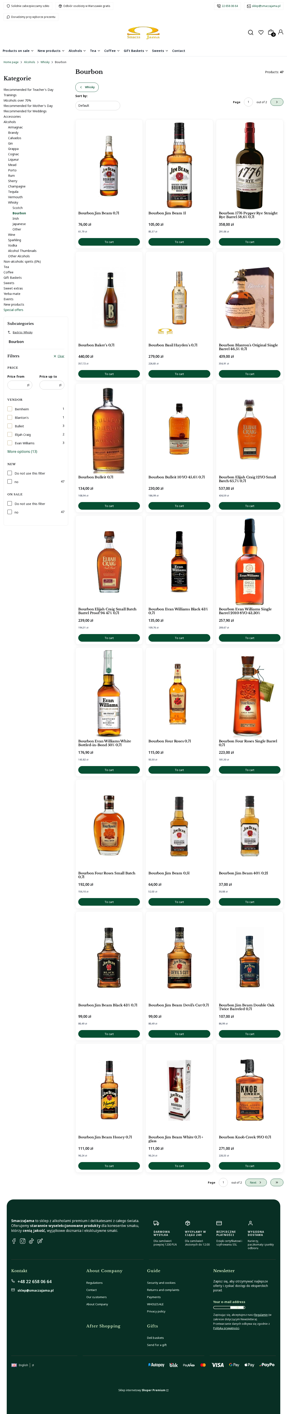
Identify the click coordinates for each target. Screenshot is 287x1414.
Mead (12, 165)
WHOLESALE (155, 1304)
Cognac (13, 154)
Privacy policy (156, 1311)
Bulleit (19, 426)
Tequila (13, 192)
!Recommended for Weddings (25, 111)
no (16, 482)
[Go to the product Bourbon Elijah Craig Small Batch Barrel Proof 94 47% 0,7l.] (109, 561)
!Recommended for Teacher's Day (28, 89)
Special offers (13, 310)
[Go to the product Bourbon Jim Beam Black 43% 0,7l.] (109, 957)
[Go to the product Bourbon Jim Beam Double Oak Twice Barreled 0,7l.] (249, 957)
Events (8, 299)
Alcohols (29, 62)
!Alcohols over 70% (17, 100)
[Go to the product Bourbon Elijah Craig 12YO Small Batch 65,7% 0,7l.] (249, 429)
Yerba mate (12, 294)
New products (14, 304)
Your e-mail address (229, 1302)
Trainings (10, 95)
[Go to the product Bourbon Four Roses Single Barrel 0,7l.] (249, 693)
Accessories (12, 116)
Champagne (17, 186)
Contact (91, 1290)
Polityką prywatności (226, 1328)
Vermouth (15, 197)
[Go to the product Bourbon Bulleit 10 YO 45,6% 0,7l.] (179, 429)
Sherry (12, 181)
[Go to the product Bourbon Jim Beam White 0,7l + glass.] (179, 1089)
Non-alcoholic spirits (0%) (22, 261)
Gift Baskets (13, 277)
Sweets (9, 283)
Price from (15, 376)
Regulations (94, 1283)
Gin (10, 143)
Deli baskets (155, 1338)
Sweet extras (13, 288)
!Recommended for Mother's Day (28, 106)
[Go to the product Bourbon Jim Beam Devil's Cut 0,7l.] (179, 957)
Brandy (13, 132)
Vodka (12, 245)
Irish (16, 218)
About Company (97, 1304)
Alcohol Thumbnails (22, 251)
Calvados (14, 138)
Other (17, 229)
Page (236, 102)
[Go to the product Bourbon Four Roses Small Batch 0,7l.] (109, 825)
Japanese (19, 224)
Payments (154, 1297)
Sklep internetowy (141, 1390)
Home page (11, 62)
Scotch (18, 208)
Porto (12, 170)
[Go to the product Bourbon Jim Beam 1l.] (179, 165)
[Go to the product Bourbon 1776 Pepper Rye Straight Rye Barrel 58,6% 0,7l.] (249, 165)
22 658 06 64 (230, 6)
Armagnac (15, 127)
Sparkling (14, 240)
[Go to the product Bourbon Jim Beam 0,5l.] (179, 825)
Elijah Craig (23, 434)
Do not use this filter (30, 473)
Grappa (13, 149)
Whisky (45, 62)
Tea (6, 267)
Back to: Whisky (23, 332)
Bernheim (22, 409)
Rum (11, 175)
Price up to (48, 376)
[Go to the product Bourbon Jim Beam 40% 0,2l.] (249, 825)
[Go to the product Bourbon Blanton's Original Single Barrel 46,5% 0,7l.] (249, 297)
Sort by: (81, 96)
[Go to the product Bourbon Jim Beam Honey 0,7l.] (109, 1089)
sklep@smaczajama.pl (266, 6)
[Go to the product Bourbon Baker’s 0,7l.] (109, 297)
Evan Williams (25, 443)
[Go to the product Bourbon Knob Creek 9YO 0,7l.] (249, 1089)
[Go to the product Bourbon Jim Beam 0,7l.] (109, 165)
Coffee (8, 272)
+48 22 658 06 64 (34, 1281)
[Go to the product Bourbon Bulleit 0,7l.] (109, 429)
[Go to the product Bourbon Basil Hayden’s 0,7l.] (179, 297)
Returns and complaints (163, 1290)
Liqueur (13, 159)
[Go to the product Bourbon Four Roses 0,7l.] (179, 693)
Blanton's (22, 417)
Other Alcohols (19, 256)
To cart (109, 242)
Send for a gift (157, 1345)
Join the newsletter (237, 1307)
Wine (11, 234)
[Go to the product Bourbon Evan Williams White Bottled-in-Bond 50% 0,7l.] (109, 693)
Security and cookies (161, 1283)
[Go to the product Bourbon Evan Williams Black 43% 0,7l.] (179, 561)
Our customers (96, 1297)
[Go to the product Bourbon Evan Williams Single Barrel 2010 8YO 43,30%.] (249, 561)
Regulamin (261, 1315)
